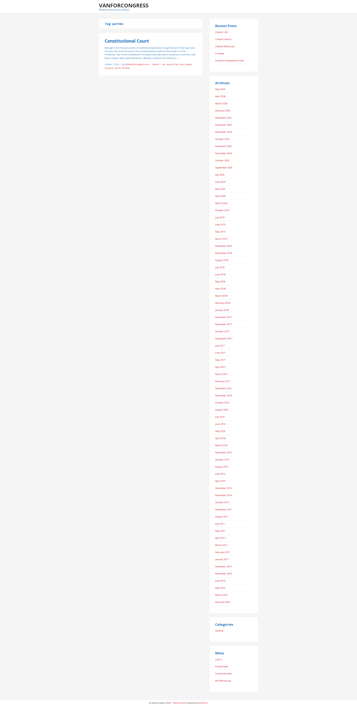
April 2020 (220, 196)
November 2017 (223, 324)
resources (109, 68)
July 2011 (220, 523)
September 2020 (223, 167)
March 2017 (221, 374)
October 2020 (222, 160)
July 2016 (220, 416)
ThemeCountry (179, 703)
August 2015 (221, 466)
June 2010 (220, 580)
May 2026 (220, 89)
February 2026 (222, 110)
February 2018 (222, 302)
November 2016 (223, 395)
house (182, 64)
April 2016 (220, 438)
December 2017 (223, 317)
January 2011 (222, 559)
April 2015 (220, 481)
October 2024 (222, 139)
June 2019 (220, 224)
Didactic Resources (225, 46)
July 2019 (220, 217)
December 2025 (223, 117)
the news (126, 68)
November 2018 (223, 253)
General (155, 64)
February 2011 (222, 552)
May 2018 (220, 281)
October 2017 (222, 331)
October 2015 (222, 459)
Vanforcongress (124, 5)
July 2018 (220, 267)
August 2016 (221, 409)
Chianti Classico (223, 39)
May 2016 (220, 431)
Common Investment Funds (229, 60)
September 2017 (223, 338)
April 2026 (220, 96)
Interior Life (221, 32)
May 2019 (220, 231)
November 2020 (223, 153)
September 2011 (223, 509)
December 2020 (223, 146)
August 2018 (221, 260)
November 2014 (223, 495)
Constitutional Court (127, 41)
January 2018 (222, 310)
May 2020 (220, 189)
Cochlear (219, 53)
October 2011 (222, 502)
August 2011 (221, 516)
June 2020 (220, 181)
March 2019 (221, 238)
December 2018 (223, 245)
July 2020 (220, 174)
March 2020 (221, 203)
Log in (218, 659)
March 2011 (221, 545)
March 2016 (221, 445)
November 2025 (223, 124)
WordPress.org (223, 680)
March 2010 (221, 595)
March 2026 (221, 103)
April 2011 (220, 538)
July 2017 (220, 345)
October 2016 (222, 402)
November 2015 (223, 452)
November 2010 (223, 573)
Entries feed (221, 666)
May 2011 (220, 530)
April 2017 (220, 367)
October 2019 (222, 210)
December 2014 (223, 488)
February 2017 (222, 381)
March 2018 (221, 295)
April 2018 (220, 288)
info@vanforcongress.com (137, 64)
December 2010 (223, 566)
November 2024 (223, 132)
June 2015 (220, 473)
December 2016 (223, 388)
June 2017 (220, 352)
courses (169, 64)
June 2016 (220, 424)
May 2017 (220, 359)
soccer (118, 68)
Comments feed (223, 673)
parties (189, 64)
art (163, 64)
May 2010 (220, 587)
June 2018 (220, 274)
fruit (176, 64)
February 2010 (222, 602)
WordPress (203, 703)
